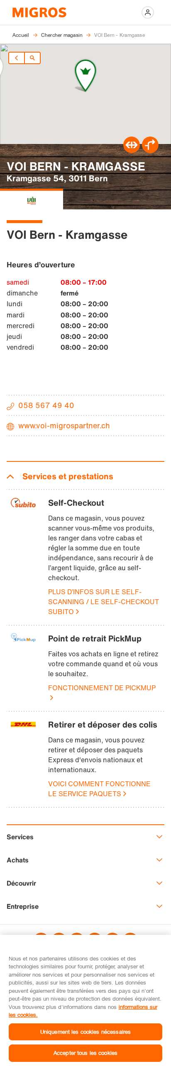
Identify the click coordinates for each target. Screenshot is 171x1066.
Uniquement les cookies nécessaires (85, 1031)
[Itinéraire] (131, 151)
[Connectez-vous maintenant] (148, 12)
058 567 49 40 (46, 405)
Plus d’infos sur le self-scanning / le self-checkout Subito (103, 602)
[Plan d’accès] (150, 151)
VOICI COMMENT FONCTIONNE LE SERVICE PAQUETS (99, 789)
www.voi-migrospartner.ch (64, 425)
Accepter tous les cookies (85, 1052)
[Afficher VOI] (31, 199)
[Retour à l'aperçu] (32, 58)
